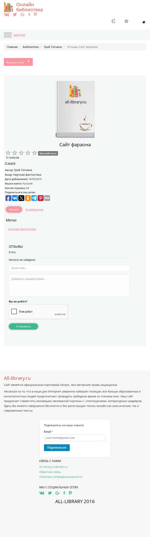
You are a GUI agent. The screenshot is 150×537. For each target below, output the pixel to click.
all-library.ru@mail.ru (53, 467)
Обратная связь (50, 472)
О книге (10, 163)
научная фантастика (22, 229)
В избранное (34, 209)
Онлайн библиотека (29, 7)
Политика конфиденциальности (60, 477)
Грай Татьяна (23, 170)
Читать (14, 209)
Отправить (23, 326)
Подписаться (56, 447)
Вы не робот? (18, 301)
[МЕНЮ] (8, 35)
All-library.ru (17, 378)
